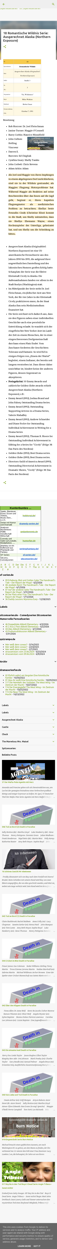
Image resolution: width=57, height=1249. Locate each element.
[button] (4, 47)
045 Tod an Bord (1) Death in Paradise (18, 916)
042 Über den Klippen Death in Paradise (19, 1005)
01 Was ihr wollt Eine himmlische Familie (24, 680)
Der (17, 564)
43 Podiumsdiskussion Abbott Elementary (25, 631)
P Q (16, 567)
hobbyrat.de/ (29, 515)
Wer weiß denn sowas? (16, 644)
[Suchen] (53, 4)
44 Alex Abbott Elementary (18, 629)
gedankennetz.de (29, 532)
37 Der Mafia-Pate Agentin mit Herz (18, 782)
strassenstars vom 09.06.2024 (19, 654)
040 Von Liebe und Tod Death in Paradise (20, 1095)
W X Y (51, 567)
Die (22, 564)
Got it (37, 1246)
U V (41, 567)
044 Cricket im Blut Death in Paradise (18, 961)
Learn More (24, 1246)
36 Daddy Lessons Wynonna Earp (21, 599)
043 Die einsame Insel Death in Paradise (19, 1050)
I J (43, 564)
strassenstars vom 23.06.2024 (19, 651)
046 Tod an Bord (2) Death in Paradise (18, 827)
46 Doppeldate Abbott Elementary (21, 624)
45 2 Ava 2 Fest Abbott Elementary (21, 626)
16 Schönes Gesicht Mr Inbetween (16, 871)
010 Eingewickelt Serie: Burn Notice (17, 1139)
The (35, 567)
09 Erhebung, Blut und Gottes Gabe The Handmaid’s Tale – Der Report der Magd (30, 581)
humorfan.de (29, 541)
